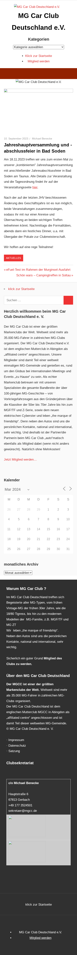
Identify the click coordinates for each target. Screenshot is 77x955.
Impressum (16, 740)
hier (34, 187)
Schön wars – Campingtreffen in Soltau (43, 275)
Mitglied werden (39, 61)
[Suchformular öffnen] (71, 74)
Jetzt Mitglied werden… (20, 459)
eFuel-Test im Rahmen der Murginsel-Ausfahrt (38, 269)
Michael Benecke (42, 138)
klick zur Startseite (21, 289)
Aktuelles (13, 257)
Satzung (14, 751)
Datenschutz (17, 745)
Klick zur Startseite (38, 56)
